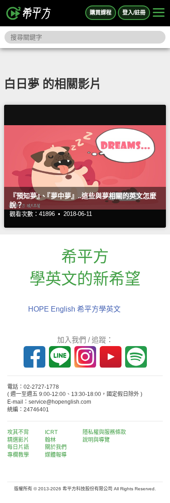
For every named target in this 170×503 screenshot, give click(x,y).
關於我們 (56, 447)
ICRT (51, 432)
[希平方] (29, 13)
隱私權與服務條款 (104, 432)
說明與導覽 (96, 440)
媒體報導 (56, 455)
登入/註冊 (134, 13)
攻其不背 (18, 432)
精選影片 (18, 440)
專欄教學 (18, 455)
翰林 (50, 440)
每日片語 (18, 447)
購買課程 (101, 13)
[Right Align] (158, 13)
